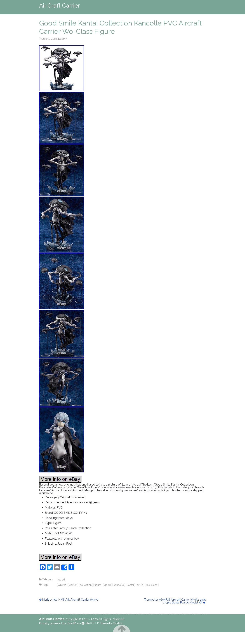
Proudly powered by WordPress (60, 623)
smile (140, 584)
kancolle (119, 584)
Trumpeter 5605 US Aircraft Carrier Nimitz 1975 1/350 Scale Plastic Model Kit (175, 601)
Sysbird (118, 623)
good (61, 579)
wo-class (151, 584)
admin (63, 38)
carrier (73, 584)
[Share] (64, 567)
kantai (130, 584)
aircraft (62, 584)
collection (86, 584)
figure (98, 584)
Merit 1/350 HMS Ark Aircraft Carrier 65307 (70, 599)
